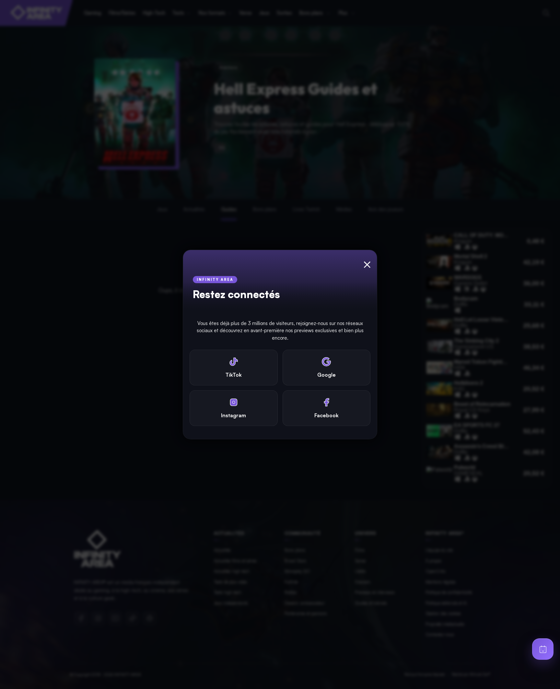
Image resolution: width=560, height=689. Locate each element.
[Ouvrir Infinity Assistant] (543, 649)
